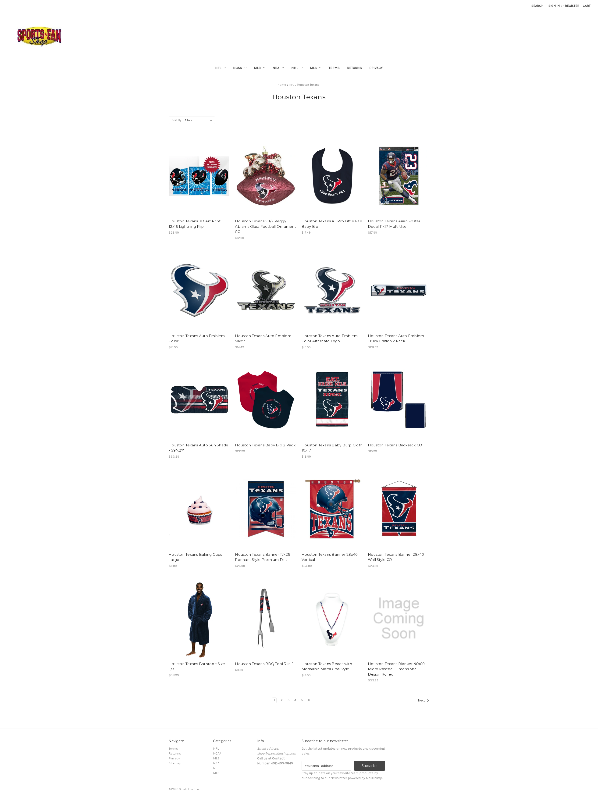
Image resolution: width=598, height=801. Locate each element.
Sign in (554, 6)
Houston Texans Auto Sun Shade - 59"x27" (198, 448)
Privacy (376, 68)
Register (572, 6)
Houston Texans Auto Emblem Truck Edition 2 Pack (396, 338)
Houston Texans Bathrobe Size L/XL (197, 666)
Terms (334, 68)
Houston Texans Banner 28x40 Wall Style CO (396, 557)
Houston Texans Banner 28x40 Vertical (330, 557)
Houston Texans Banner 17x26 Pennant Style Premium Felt (262, 557)
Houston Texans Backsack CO (395, 445)
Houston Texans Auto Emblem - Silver (264, 338)
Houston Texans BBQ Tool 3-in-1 (264, 664)
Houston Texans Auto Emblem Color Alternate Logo (330, 338)
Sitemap (175, 763)
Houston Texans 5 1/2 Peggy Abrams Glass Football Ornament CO (265, 226)
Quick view (199, 172)
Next (422, 700)
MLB (257, 68)
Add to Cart (199, 180)
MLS (313, 68)
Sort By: (176, 120)
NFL (218, 68)
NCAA (237, 68)
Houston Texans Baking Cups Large (195, 557)
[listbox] (199, 120)
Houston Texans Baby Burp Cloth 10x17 (332, 448)
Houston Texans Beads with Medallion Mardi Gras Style (327, 666)
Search (537, 6)
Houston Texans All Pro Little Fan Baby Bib (332, 224)
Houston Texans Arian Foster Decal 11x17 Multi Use (394, 224)
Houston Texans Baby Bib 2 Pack (265, 445)
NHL (294, 68)
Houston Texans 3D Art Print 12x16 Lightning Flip (195, 224)
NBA (276, 68)
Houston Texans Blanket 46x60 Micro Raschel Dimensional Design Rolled (396, 669)
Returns (354, 68)
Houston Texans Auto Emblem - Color (198, 338)
